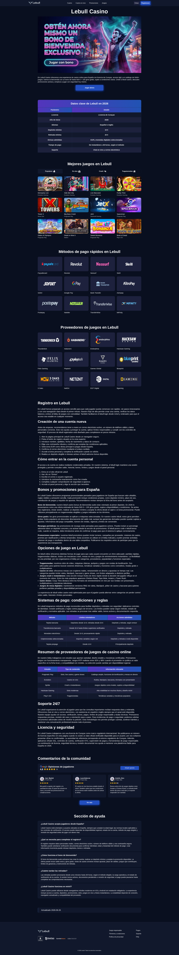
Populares (48, 171)
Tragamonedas (127, 171)
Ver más (89, 802)
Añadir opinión (130, 768)
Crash (101, 171)
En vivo (75, 171)
